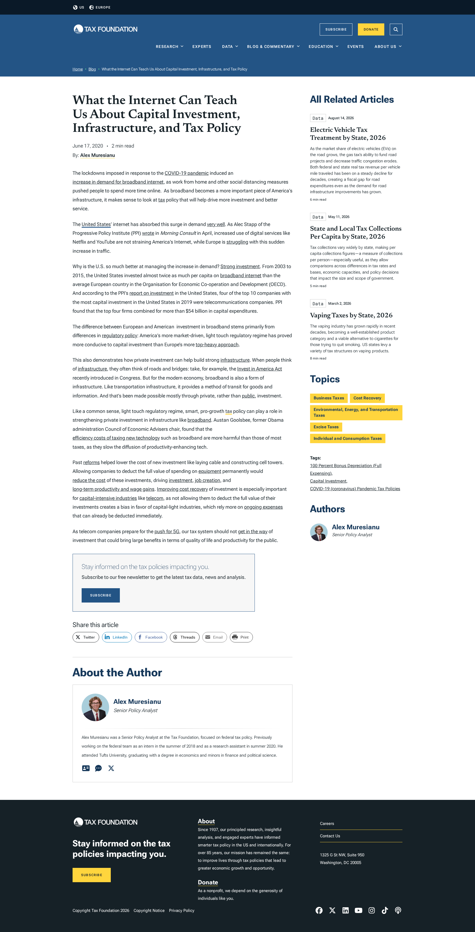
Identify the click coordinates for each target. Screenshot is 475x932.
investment (180, 480)
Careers (327, 823)
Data (227, 46)
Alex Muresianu (97, 155)
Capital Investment (328, 481)
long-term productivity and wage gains (113, 489)
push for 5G (166, 531)
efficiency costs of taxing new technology (116, 438)
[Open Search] (396, 29)
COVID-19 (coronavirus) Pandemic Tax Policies (355, 488)
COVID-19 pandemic (187, 173)
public (248, 396)
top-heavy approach (217, 344)
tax (161, 200)
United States (96, 224)
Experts (203, 46)
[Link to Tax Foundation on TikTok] (384, 910)
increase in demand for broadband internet (118, 182)
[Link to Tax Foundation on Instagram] (371, 910)
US (81, 7)
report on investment (151, 293)
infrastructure (235, 360)
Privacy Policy (181, 910)
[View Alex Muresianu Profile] (86, 768)
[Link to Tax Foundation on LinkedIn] (345, 910)
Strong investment (240, 266)
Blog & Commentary (271, 46)
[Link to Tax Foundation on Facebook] (319, 910)
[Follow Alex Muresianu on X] (111, 768)
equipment (209, 471)
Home (78, 69)
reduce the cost (89, 480)
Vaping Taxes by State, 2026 (351, 315)
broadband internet (240, 275)
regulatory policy (119, 335)
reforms (91, 462)
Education (321, 46)
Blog (92, 69)
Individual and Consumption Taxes (348, 438)
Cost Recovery (368, 398)
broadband (199, 420)
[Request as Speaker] (98, 768)
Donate (371, 29)
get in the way (252, 531)
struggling (237, 242)
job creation (207, 480)
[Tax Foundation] (106, 29)
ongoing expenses (263, 507)
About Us (385, 46)
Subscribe (336, 29)
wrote (148, 233)
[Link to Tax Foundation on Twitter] (332, 910)
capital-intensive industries (108, 498)
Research (167, 46)
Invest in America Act (259, 369)
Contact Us (330, 835)
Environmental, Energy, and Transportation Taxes (356, 412)
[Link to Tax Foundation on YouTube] (358, 910)
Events (356, 46)
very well (216, 224)
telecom (154, 498)
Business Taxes (329, 398)
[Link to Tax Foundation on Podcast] (398, 910)
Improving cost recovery (182, 489)
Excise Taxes (326, 426)
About (206, 821)
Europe (103, 7)
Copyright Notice (149, 910)
